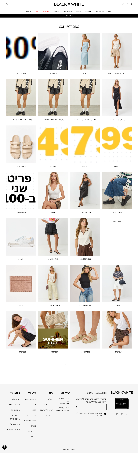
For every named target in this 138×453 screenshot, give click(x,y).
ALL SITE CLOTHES (118, 120)
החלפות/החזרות (46, 410)
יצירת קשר (49, 415)
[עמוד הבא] (86, 364)
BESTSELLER (86, 213)
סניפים (33, 426)
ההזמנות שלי (14, 404)
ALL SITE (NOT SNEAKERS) (22, 120)
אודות (34, 404)
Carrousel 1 (54, 259)
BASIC (54, 213)
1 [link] (52, 364)
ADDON (54, 73)
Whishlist (16, 399)
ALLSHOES (22, 166)
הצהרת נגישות (30, 415)
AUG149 (54, 166)
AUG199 (118, 166)
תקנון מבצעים (30, 399)
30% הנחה (22, 73)
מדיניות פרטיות (30, 420)
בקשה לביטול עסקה (63, 410)
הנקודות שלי (15, 424)
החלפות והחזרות (13, 429)
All (86, 73)
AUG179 (86, 166)
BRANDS (22, 259)
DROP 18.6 (86, 352)
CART (22, 305)
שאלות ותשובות (47, 404)
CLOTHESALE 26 (54, 305)
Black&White (118, 213)
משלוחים (49, 399)
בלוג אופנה (31, 431)
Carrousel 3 (118, 222)
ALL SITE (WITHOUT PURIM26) (86, 120)
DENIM (118, 305)
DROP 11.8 (22, 352)
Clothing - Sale (86, 305)
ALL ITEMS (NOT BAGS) (118, 73)
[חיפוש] (6, 4)
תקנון (34, 410)
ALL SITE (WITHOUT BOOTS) (54, 120)
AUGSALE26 (22, 213)
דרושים (33, 436)
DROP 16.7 (54, 352)
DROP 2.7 (118, 352)
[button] (56, 12)
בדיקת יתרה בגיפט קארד (15, 417)
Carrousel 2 (86, 259)
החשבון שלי (15, 410)
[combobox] (21, 4)
